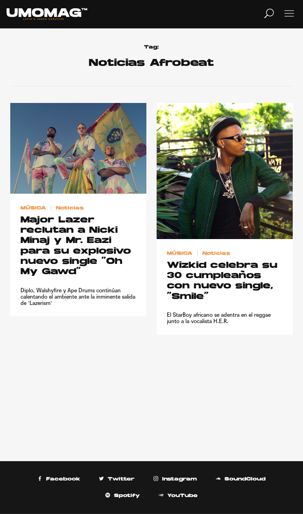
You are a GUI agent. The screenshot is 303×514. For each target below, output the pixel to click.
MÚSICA (33, 208)
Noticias (70, 208)
